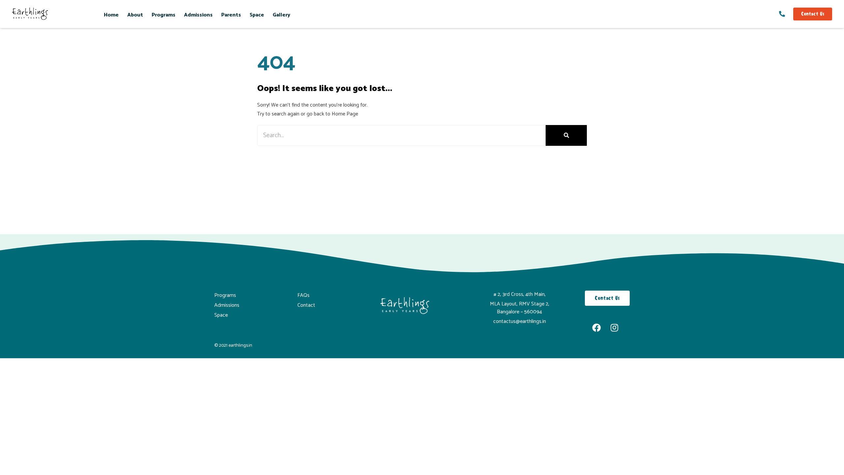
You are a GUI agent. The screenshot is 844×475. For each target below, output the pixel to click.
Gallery (281, 15)
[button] (812, 14)
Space (257, 15)
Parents (231, 15)
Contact (306, 305)
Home (111, 15)
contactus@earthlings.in (519, 321)
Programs (163, 15)
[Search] (566, 135)
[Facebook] (596, 327)
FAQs (303, 295)
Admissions (198, 15)
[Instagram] (614, 327)
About (135, 15)
